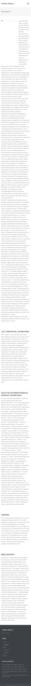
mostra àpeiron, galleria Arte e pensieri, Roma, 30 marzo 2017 (15, 672)
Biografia (6, 644)
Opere (4, 647)
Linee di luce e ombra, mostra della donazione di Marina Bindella (14, 675)
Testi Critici (6, 650)
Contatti (6, 653)
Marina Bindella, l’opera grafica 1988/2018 (13, 664)
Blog (5, 655)
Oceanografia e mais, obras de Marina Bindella (14, 669)
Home (12, 15)
